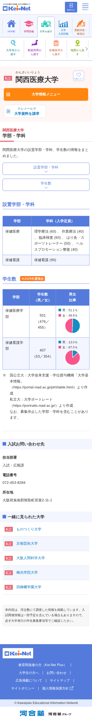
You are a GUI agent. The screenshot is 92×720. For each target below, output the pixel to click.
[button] (86, 49)
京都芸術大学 (27, 543)
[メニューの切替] (85, 7)
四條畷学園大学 (28, 587)
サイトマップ (60, 680)
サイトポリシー (22, 688)
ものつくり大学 (28, 529)
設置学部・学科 (46, 167)
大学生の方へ (29, 673)
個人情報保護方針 (55, 688)
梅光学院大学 (27, 572)
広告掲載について (29, 680)
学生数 (46, 183)
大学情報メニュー (46, 94)
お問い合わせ (56, 673)
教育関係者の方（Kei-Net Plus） (42, 665)
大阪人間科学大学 (30, 558)
